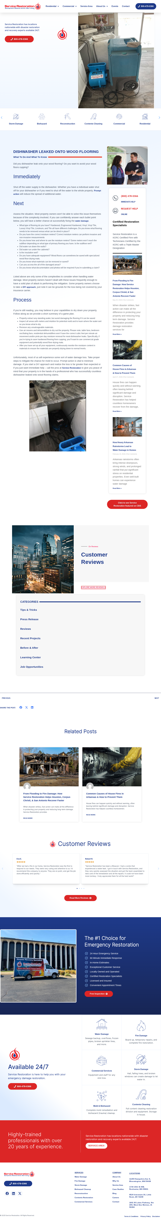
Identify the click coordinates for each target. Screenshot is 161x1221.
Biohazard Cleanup (83, 1189)
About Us (100, 6)
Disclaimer (156, 1216)
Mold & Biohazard (101, 1106)
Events (115, 6)
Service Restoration (71, 368)
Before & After (29, 647)
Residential (51, 6)
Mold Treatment (142, 124)
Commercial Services (102, 1071)
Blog (114, 1193)
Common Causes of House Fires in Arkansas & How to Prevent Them (124, 369)
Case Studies (118, 1189)
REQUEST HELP (129, 208)
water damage (82, 221)
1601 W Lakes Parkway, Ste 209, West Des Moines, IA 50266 (141, 1205)
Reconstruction (39, 124)
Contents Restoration (84, 1198)
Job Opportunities (31, 666)
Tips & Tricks (28, 609)
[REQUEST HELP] (115, 210)
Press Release (29, 619)
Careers (115, 1198)
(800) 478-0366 (129, 196)
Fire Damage (141, 1036)
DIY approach (29, 287)
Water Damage (102, 1034)
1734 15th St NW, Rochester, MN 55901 (138, 1188)
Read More (28, 818)
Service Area (86, 6)
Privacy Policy (145, 1216)
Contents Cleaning (65, 124)
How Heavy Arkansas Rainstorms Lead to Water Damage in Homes (124, 446)
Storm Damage (141, 1069)
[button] (1, 117)
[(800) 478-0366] (115, 198)
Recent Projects (30, 638)
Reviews (25, 628)
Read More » (117, 334)
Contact (126, 6)
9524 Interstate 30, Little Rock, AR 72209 (140, 1196)
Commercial (68, 6)
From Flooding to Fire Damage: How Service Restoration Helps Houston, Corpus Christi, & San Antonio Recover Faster (126, 288)
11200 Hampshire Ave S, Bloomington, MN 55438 (140, 1180)
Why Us (115, 1181)
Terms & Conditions (131, 1216)
